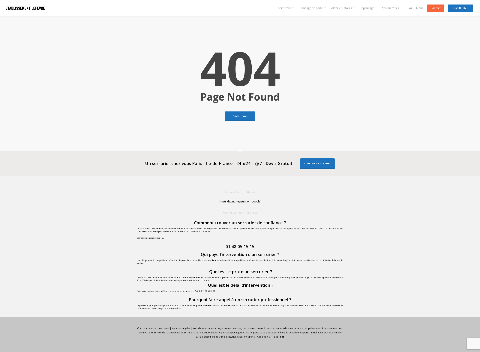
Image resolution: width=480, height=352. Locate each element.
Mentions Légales (181, 328)
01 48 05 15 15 (240, 246)
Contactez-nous (317, 163)
